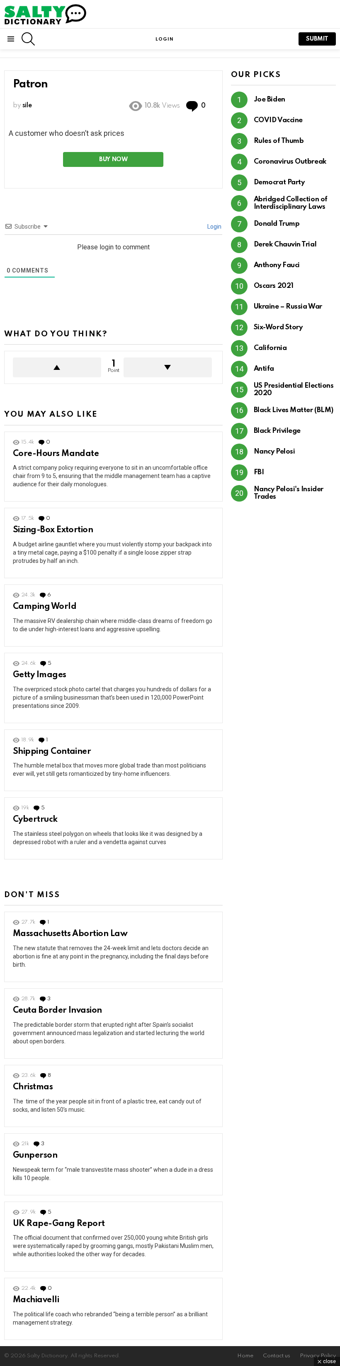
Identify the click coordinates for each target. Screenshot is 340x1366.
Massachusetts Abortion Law (70, 934)
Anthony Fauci (277, 265)
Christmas (33, 1087)
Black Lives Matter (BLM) (293, 410)
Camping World (44, 607)
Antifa (264, 368)
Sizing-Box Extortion (53, 530)
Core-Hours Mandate (56, 454)
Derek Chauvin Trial (285, 244)
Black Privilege (277, 430)
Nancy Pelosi (274, 451)
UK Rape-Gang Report (59, 1224)
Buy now (113, 159)
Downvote (168, 367)
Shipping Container (52, 752)
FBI (259, 472)
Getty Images (39, 675)
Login (213, 226)
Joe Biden (269, 99)
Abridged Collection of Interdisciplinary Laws (291, 203)
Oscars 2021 (274, 286)
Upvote (57, 367)
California (270, 348)
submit (317, 39)
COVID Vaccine (278, 120)
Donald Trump (277, 223)
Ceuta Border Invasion (57, 1010)
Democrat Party (279, 182)
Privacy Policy (318, 1356)
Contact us (276, 1356)
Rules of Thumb (279, 141)
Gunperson (35, 1155)
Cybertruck (35, 820)
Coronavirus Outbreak (290, 161)
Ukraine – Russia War (288, 306)
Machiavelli (36, 1300)
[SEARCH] (28, 39)
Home (245, 1356)
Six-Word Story (278, 327)
